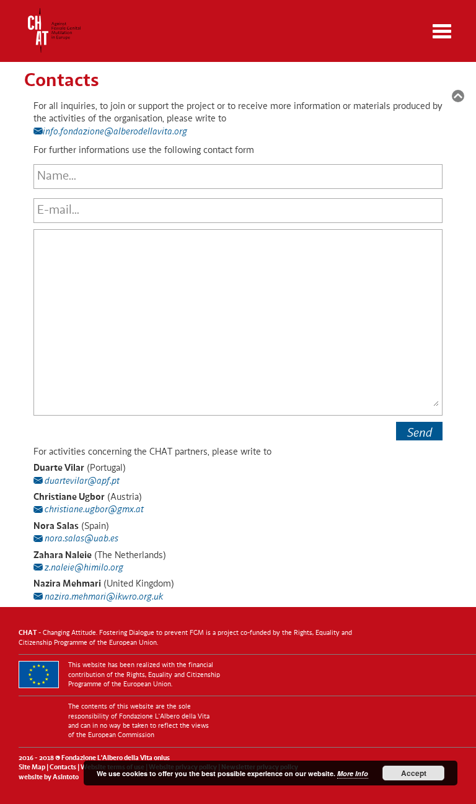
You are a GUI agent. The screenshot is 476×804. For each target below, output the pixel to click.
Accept (413, 773)
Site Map (32, 767)
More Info (352, 773)
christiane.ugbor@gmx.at (93, 510)
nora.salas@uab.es (80, 539)
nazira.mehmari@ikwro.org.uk (103, 597)
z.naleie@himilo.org (83, 568)
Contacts (63, 767)
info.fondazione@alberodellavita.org (115, 132)
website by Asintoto (49, 777)
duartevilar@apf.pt (81, 481)
